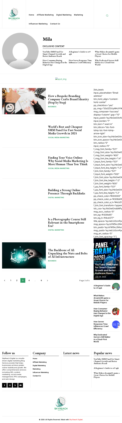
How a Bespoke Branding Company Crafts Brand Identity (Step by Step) (68, 99)
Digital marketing (56, 198)
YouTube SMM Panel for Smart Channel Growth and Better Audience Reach (54, 53)
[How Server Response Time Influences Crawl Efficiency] (116, 324)
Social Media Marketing (58, 138)
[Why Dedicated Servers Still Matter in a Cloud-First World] (116, 338)
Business (52, 107)
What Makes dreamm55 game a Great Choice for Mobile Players (107, 53)
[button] (107, 16)
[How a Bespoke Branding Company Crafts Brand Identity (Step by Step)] (24, 101)
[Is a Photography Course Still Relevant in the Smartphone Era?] (24, 225)
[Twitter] (15, 385)
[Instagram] (9, 385)
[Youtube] (20, 385)
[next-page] (47, 280)
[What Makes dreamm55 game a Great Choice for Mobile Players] (116, 298)
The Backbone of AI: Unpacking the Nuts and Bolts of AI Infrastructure (67, 253)
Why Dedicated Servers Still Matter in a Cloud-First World (106, 62)
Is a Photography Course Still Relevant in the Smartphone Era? (67, 222)
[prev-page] (4, 280)
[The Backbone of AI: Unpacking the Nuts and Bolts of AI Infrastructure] (24, 255)
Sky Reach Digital (76, 420)
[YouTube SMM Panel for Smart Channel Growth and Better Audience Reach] (107, 259)
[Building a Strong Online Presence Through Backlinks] (24, 194)
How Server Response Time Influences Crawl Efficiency (80, 61)
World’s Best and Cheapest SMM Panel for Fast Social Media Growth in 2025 (65, 130)
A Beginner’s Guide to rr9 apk (79, 52)
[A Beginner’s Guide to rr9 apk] (116, 287)
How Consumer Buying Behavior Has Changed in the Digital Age (55, 62)
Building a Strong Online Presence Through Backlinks (66, 191)
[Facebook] (4, 385)
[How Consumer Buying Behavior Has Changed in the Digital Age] (116, 311)
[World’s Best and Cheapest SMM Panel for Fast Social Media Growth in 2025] (24, 132)
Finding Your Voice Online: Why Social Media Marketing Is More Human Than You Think (68, 161)
